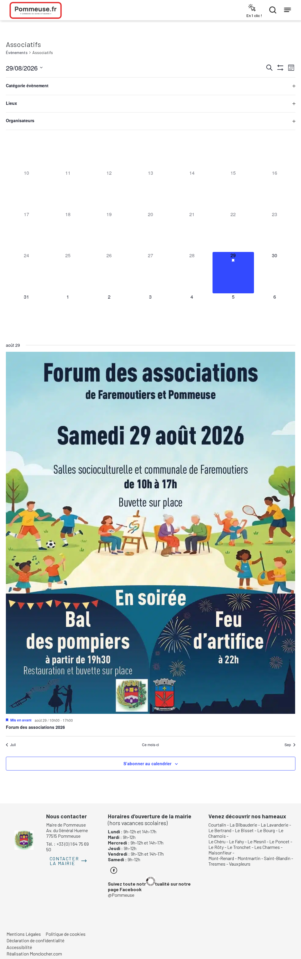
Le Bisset (244, 830)
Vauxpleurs (239, 864)
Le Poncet (279, 841)
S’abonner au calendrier (147, 763)
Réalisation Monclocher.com (34, 953)
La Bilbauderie (243, 824)
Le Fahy (236, 841)
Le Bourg (266, 830)
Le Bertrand (219, 830)
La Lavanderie (274, 824)
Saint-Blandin (277, 858)
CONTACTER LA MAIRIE (64, 861)
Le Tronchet (239, 847)
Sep (288, 744)
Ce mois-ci (150, 744)
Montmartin (249, 858)
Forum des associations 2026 (35, 727)
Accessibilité (19, 947)
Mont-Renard (221, 858)
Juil (13, 744)
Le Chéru (216, 841)
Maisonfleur (220, 852)
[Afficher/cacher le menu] (287, 8)
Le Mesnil (257, 841)
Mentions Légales (23, 934)
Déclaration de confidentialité (35, 940)
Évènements (17, 52)
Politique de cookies (66, 934)
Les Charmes (267, 847)
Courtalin (217, 824)
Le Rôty (216, 847)
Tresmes (216, 864)
